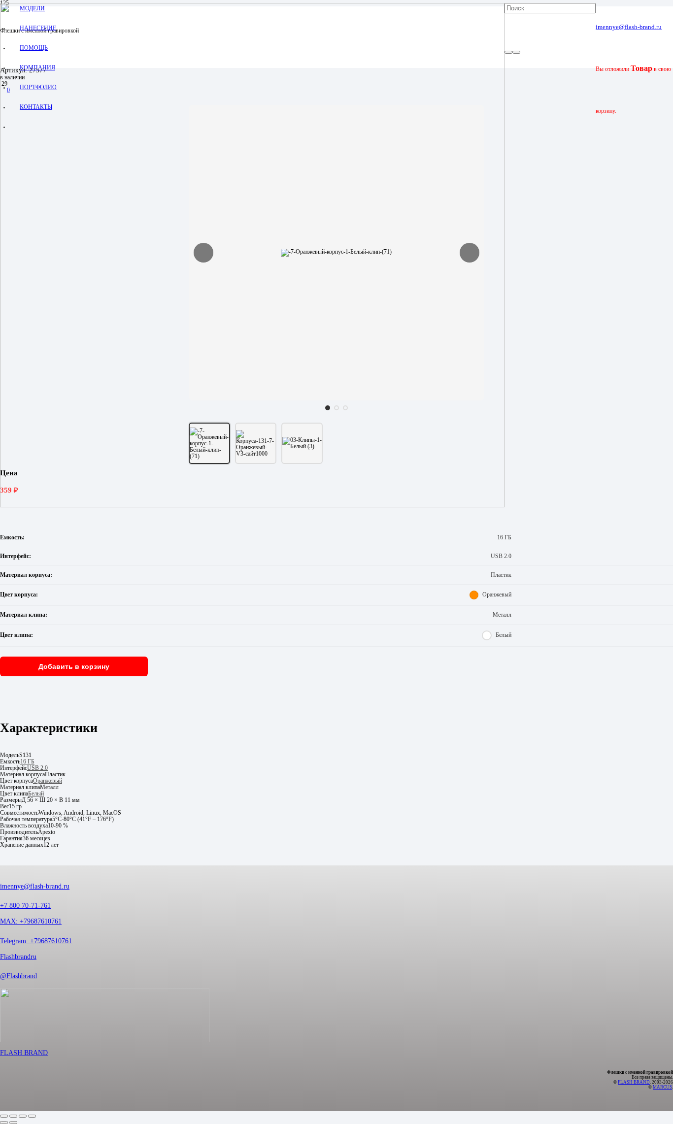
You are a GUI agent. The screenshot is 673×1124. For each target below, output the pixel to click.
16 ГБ (27, 762)
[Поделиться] (23, 1116)
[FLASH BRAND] (336, 1018)
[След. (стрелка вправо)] (13, 1122)
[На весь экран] (13, 1116)
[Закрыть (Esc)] (32, 1116)
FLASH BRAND (24, 1053)
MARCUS (662, 1087)
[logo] (252, 505)
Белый (36, 794)
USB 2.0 (37, 768)
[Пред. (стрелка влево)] (4, 1122)
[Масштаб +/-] (4, 1116)
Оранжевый (47, 781)
